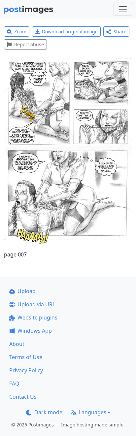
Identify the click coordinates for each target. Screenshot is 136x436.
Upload (26, 291)
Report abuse (29, 44)
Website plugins (37, 317)
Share (120, 31)
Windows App (34, 330)
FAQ (14, 383)
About (16, 344)
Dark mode (48, 412)
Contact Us (23, 396)
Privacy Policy (26, 370)
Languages (92, 412)
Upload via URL (36, 304)
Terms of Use (25, 357)
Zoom (20, 31)
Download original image (70, 31)
